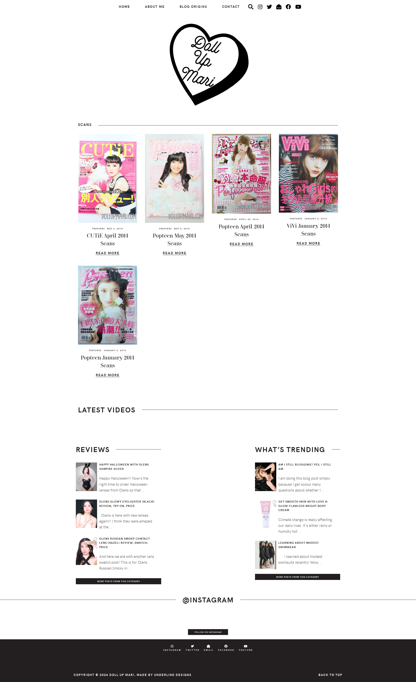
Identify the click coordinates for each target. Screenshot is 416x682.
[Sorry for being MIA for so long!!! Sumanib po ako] (270, 625)
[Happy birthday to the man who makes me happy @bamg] (104, 625)
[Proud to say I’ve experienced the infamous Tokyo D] (395, 625)
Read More (108, 253)
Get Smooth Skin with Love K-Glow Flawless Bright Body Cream (303, 506)
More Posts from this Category (118, 581)
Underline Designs (173, 675)
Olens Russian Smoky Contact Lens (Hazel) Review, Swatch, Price (124, 543)
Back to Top (330, 675)
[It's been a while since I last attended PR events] (145, 625)
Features (98, 228)
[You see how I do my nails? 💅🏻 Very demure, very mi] (312, 625)
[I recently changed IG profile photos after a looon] (62, 625)
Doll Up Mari (121, 675)
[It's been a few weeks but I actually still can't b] (353, 625)
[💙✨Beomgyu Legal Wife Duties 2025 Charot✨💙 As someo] (21, 625)
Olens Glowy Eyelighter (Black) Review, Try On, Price (126, 504)
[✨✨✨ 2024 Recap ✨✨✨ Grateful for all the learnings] (187, 625)
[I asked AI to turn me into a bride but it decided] (229, 625)
